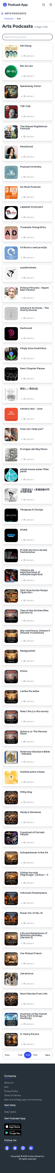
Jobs (6, 1086)
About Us (9, 1082)
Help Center (10, 1111)
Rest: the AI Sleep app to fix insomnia (23, 1099)
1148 (20, 1055)
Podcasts (8, 18)
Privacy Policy (11, 1091)
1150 (35, 1055)
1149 (27, 1055)
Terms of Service (12, 1095)
